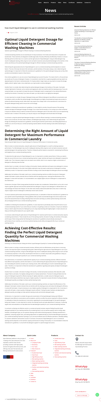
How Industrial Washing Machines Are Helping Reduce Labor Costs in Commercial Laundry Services (84, 72)
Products (53, 2)
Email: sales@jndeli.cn (80, 391)
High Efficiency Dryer (37, 357)
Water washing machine (38, 361)
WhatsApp (81, 366)
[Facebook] (5, 357)
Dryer (55, 340)
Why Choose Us (36, 349)
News (64, 2)
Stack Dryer (35, 355)
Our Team (34, 346)
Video (59, 2)
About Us (46, 2)
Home (39, 2)
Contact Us (88, 2)
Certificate (72, 2)
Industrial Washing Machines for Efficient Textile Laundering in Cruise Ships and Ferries (85, 31)
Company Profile (36, 342)
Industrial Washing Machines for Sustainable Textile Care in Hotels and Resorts (84, 56)
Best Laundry (35, 14)
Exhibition (79, 2)
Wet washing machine (37, 359)
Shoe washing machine (38, 371)
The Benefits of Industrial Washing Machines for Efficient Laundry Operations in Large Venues (83, 39)
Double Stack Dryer (37, 353)
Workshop (35, 344)
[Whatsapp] (97, 394)
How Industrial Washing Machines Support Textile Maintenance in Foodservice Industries (83, 47)
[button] (7, 328)
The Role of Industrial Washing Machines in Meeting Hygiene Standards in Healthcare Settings (85, 64)
